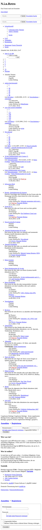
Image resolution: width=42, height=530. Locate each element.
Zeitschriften (8, 325)
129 (10, 116)
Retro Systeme (9, 260)
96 (9, 139)
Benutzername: (7, 507)
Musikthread (24, 395)
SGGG (23, 153)
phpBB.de (22, 486)
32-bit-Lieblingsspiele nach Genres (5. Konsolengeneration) (16, 157)
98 (9, 142)
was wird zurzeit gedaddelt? (13, 107)
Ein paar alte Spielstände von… (28, 366)
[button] (9, 53)
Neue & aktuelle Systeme (12, 222)
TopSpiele (30, 471)
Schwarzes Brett (10, 184)
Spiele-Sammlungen (20, 346)
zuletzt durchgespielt (11, 83)
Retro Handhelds (10, 282)
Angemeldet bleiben (30, 430)
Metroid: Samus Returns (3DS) (30, 253)
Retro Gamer (25, 336)
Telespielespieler (12, 160)
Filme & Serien (9, 371)
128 (10, 114)
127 (10, 113)
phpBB (11, 483)
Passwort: (5, 512)
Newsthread (8, 132)
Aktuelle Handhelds (11, 244)
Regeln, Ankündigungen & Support (16, 192)
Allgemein (8, 99)
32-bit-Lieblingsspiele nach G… (31, 277)
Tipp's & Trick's (9, 357)
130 (10, 118)
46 (9, 92)
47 (9, 93)
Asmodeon (10, 121)
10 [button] (5, 69)
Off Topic (8, 400)
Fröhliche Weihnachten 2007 (29, 409)
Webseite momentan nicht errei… (31, 201)
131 (10, 120)
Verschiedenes (33, 97)
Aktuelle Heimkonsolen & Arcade (21, 147)
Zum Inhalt (4, 12)
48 (9, 95)
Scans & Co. (9, 206)
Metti (9, 146)
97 (9, 140)
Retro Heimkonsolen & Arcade (21, 161)
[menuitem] (16, 30)
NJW (13, 296)
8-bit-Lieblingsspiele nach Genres (15, 170)
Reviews (7, 310)
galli (22, 167)
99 (9, 144)
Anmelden (5, 423)
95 (9, 137)
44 (9, 88)
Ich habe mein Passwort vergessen (12, 430)
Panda (13, 255)
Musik (7, 386)
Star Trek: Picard (26, 381)
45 (9, 90)
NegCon (23, 179)
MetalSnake (24, 104)
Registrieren (16, 423)
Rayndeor (10, 97)
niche (22, 128)
